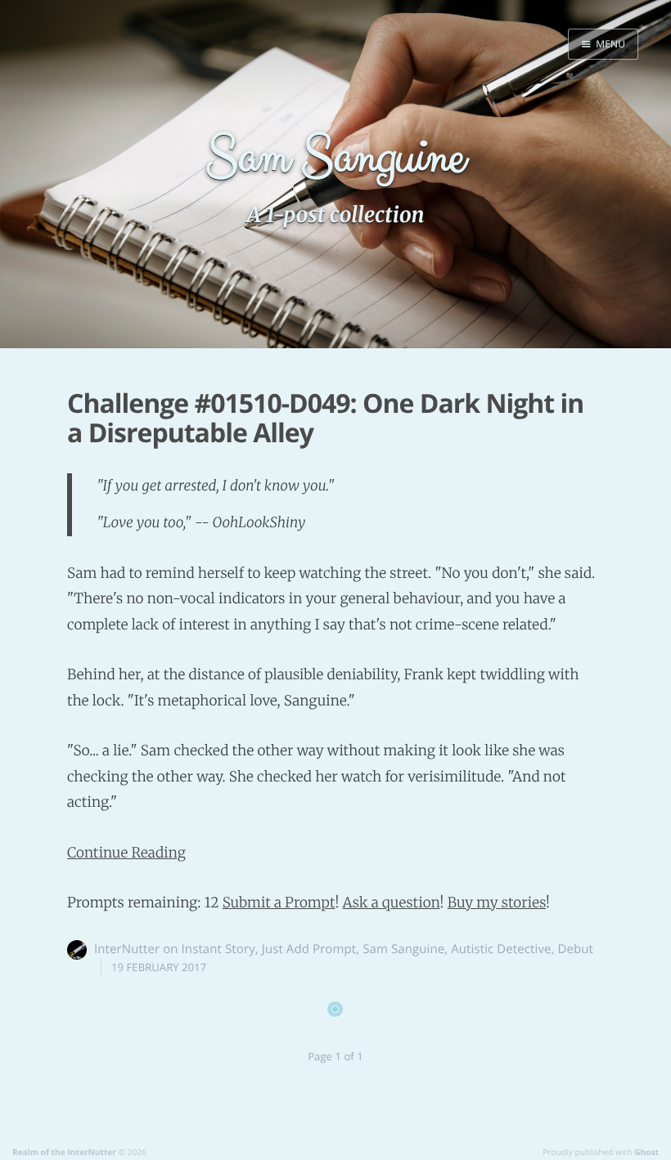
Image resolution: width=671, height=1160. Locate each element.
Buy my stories (497, 902)
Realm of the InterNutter (64, 1152)
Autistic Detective (501, 949)
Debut (576, 949)
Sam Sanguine (403, 949)
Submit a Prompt (279, 902)
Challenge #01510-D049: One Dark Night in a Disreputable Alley (325, 418)
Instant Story (218, 949)
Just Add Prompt (309, 949)
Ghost (646, 1152)
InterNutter (127, 949)
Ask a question (391, 902)
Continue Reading (126, 853)
